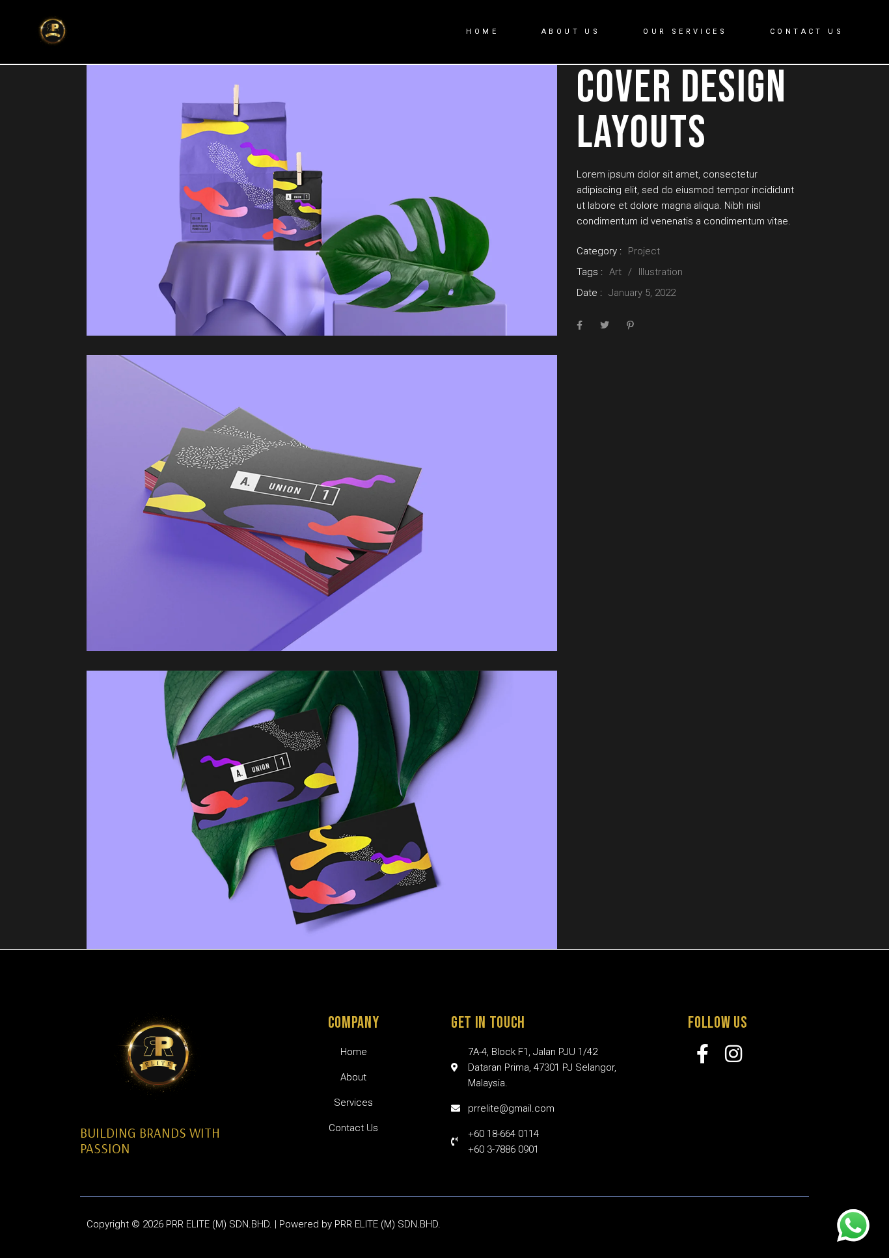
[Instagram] (733, 1054)
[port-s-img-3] (322, 809)
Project (644, 251)
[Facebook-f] (703, 1054)
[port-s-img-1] (322, 200)
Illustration (660, 272)
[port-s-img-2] (322, 503)
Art (615, 272)
